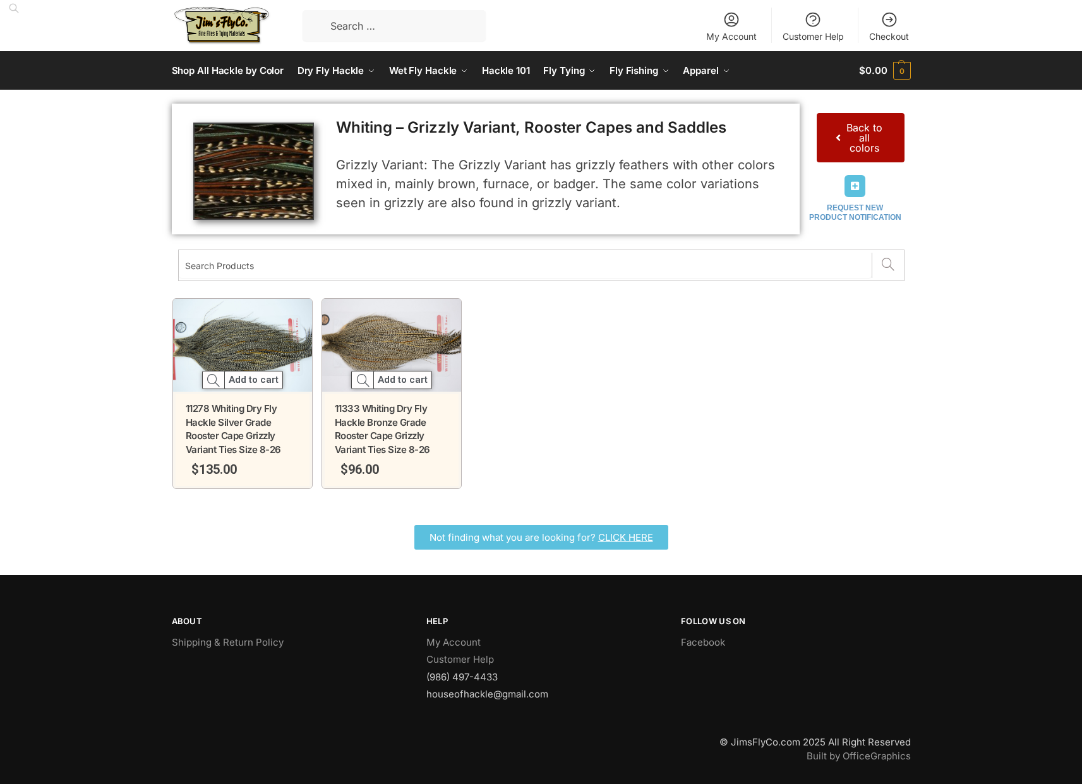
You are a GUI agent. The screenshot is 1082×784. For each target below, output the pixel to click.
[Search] (888, 265)
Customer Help (813, 36)
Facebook (703, 642)
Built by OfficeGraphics (859, 756)
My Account (731, 36)
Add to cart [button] (254, 380)
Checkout (889, 36)
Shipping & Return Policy (228, 642)
